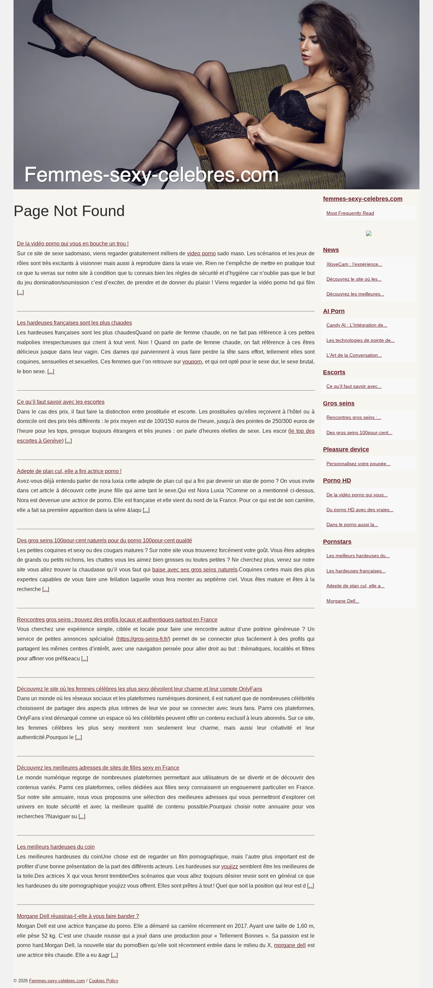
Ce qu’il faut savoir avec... (354, 386)
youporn (192, 361)
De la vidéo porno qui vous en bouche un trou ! (73, 243)
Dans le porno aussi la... (352, 524)
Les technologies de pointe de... (360, 340)
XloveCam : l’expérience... (354, 264)
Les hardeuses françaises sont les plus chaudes (74, 323)
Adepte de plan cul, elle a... (355, 585)
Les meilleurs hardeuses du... (358, 555)
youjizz (229, 866)
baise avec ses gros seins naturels (194, 569)
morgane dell (290, 945)
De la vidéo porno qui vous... (357, 494)
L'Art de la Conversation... (354, 355)
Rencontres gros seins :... (353, 417)
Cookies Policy (103, 980)
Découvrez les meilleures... (355, 294)
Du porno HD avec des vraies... (359, 509)
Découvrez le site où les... (354, 279)
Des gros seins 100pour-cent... (359, 432)
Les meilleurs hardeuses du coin (56, 847)
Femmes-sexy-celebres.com (57, 980)
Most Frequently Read (350, 213)
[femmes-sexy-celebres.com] (216, 94)
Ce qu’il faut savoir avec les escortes (61, 402)
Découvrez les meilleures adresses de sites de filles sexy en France (98, 768)
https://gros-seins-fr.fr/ (143, 639)
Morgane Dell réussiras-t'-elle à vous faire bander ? (78, 916)
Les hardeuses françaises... (356, 570)
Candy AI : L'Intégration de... (356, 325)
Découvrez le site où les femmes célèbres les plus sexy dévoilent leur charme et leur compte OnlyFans (139, 689)
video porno (201, 253)
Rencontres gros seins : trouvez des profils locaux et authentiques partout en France (117, 619)
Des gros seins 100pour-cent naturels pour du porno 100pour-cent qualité (104, 540)
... (20, 292)
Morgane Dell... (342, 601)
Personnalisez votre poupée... (358, 463)
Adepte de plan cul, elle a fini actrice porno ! (69, 471)
